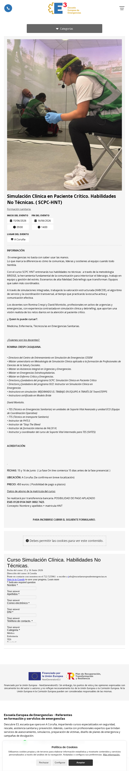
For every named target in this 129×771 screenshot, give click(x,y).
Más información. (111, 754)
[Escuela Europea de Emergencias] (64, 8)
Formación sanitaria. (19, 209)
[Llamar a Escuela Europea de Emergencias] (8, 8)
